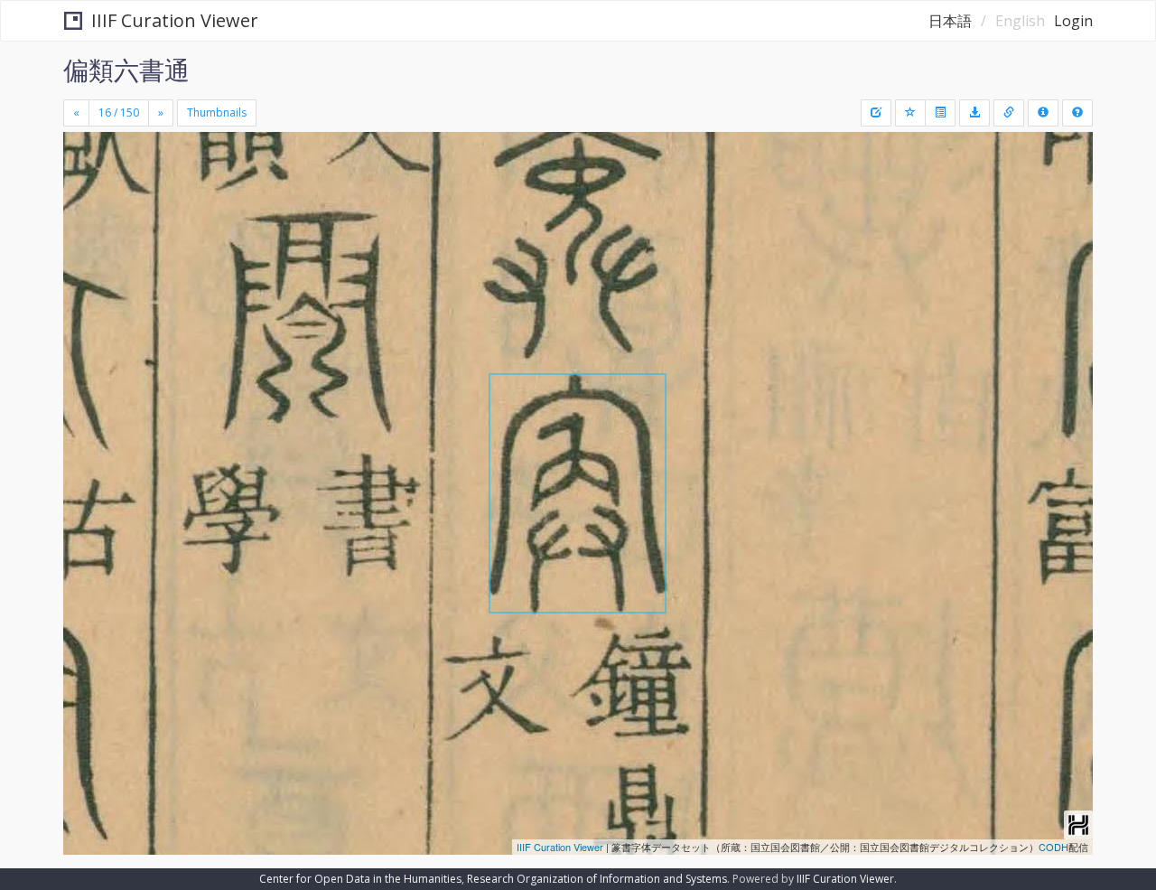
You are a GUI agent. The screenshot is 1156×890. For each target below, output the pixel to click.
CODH (1053, 846)
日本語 (950, 21)
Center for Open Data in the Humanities (360, 878)
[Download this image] (974, 112)
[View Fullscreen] (84, 208)
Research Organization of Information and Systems (597, 878)
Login (1073, 21)
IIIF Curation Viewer (174, 20)
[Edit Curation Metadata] (876, 112)
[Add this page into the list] (910, 112)
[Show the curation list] (940, 112)
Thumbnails (217, 112)
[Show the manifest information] (1043, 112)
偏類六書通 (126, 69)
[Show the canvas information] (1008, 112)
